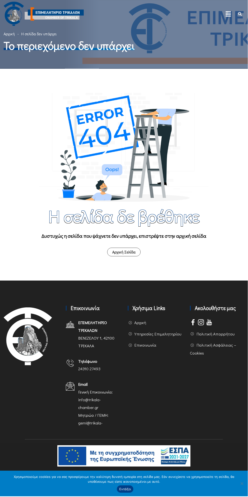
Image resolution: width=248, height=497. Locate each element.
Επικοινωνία (145, 345)
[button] (228, 14)
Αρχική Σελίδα (123, 251)
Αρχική (9, 33)
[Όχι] (241, 483)
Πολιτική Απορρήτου (215, 334)
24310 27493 (89, 368)
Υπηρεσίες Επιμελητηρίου (157, 334)
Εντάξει (125, 489)
